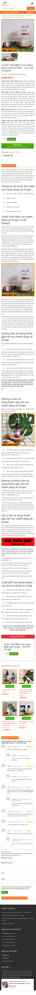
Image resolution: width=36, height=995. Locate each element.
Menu (31, 12)
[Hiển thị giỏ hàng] (33, 3)
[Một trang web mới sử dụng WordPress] (5, 3)
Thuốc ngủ (5, 955)
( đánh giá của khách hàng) (17, 74)
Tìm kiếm (30, 8)
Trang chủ (4, 15)
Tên (3, 873)
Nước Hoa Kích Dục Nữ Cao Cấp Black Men (20, 985)
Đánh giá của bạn (6, 858)
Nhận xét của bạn (7, 862)
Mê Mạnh (12, 152)
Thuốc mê (17, 15)
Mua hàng (11, 139)
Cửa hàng (10, 15)
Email (3, 879)
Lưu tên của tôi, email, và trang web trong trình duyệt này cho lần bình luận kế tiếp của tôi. (16, 887)
